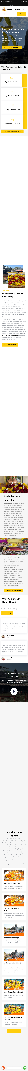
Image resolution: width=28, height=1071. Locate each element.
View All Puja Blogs (14, 1031)
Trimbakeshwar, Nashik (18, 1)
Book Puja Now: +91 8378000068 (12, 131)
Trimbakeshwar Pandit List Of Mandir (12, 964)
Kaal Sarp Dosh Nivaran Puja (10, 335)
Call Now (21, 14)
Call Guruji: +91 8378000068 (11, 47)
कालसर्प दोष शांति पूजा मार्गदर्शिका (12, 883)
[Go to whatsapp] (24, 1068)
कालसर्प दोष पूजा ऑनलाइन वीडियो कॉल (13, 992)
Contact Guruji (7, 613)
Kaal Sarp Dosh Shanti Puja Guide (12, 909)
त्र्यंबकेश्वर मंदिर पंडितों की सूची (11, 938)
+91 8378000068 (7, 1)
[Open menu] (3, 14)
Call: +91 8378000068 (10, 345)
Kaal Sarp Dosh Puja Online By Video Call (13, 1018)
